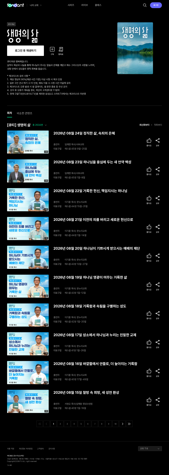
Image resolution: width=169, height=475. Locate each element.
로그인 (155, 5)
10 (116, 423)
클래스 (98, 5)
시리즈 (71, 5)
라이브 (84, 5)
